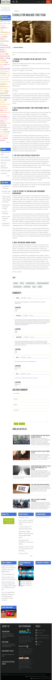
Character (3, 25)
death (1, 37)
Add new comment (16, 272)
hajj (4, 54)
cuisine (1, 35)
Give (48, 1)
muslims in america (3, 85)
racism (5, 114)
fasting (2, 50)
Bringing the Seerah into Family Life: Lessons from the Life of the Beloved (26, 548)
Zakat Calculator (41, 630)
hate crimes (7, 56)
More (8, 142)
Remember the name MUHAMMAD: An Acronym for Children (26, 542)
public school (8, 112)
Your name (16, 393)
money (9, 76)
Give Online (40, 633)
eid (8, 41)
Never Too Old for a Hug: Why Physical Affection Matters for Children (26, 522)
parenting (3, 97)
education (3, 40)
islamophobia (5, 68)
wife (7, 136)
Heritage (8, 58)
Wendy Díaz (3, 163)
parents (9, 98)
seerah (5, 121)
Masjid (16, 11)
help (5, 58)
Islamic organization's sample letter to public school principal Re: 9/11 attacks (41, 467)
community (27, 286)
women (1, 138)
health (2, 58)
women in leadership (42, 283)
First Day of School (23, 553)
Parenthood (7, 95)
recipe (8, 117)
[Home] (5, 2)
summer (2, 129)
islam (5, 64)
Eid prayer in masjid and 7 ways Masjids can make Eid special (40, 436)
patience (2, 100)
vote (8, 134)
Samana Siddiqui (18, 47)
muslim (7, 77)
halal (7, 54)
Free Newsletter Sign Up (43, 635)
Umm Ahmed (4, 173)
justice (2, 71)
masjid (15, 283)
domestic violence (3, 38)
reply (16, 310)
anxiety (9, 23)
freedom (2, 52)
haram (2, 56)
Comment (16, 410)
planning (2, 106)
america (5, 23)
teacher (6, 129)
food (5, 49)
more (8, 175)
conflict (9, 32)
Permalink (29, 297)
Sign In (39, 644)
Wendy (3, 136)
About (38, 1)
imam (22, 283)
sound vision (3, 125)
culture (4, 35)
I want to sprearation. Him (7, 574)
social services (8, 123)
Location (15, 399)
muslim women (4, 89)
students (9, 127)
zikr (5, 140)
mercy (5, 75)
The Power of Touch (24, 517)
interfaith (2, 64)
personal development (4, 103)
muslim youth (17, 286)
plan (34, 286)
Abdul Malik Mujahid (5, 160)
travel (1, 134)
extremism (3, 47)
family (8, 47)
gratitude (2, 54)
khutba (5, 71)
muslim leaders (30, 283)
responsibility (3, 119)
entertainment (4, 45)
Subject (15, 404)
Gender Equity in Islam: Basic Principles (6, 206)
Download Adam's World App (42, 638)
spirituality (3, 127)
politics (6, 108)
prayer (1, 110)
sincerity (2, 123)
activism (5, 21)
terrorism (6, 131)
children (3, 27)
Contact (43, 1)
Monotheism (2, 77)
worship (6, 138)
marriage (3, 73)
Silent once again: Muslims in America (40, 485)
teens (1, 131)
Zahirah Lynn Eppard (6, 170)
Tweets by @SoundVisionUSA (42, 517)
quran (2, 114)
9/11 (1, 21)
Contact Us (40, 641)
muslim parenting (5, 81)
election (1, 43)
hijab (1, 60)
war (1, 136)
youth (2, 140)
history (4, 60)
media (2, 75)
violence (5, 134)
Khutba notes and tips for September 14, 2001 (40, 452)
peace (5, 100)
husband (2, 62)
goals (40, 286)
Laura (8, 71)
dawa (8, 34)
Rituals (7, 119)
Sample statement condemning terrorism (38, 500)
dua (5, 39)
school (1, 121)
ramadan (3, 116)
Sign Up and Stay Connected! (8, 521)
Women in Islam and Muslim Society (6, 218)
